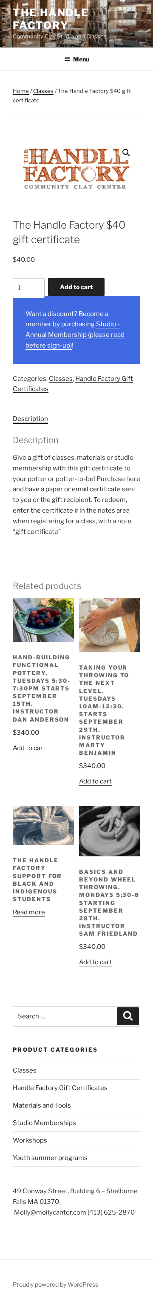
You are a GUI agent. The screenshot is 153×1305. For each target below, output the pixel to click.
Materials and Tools (42, 1105)
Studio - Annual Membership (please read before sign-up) (75, 334)
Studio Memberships (44, 1123)
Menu (81, 59)
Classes (43, 90)
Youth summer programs (50, 1158)
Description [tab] (30, 419)
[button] (126, 152)
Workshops (30, 1140)
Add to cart (76, 286)
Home (21, 90)
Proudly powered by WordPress (55, 1284)
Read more (29, 912)
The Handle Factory (51, 19)
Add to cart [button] (29, 748)
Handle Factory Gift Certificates (60, 1088)
